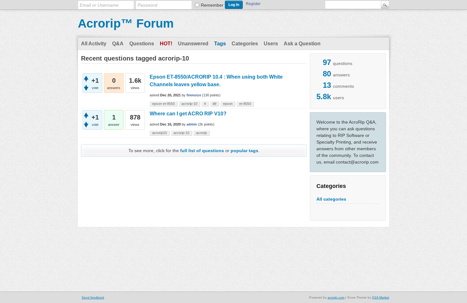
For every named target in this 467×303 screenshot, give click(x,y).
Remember (212, 5)
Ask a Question (302, 43)
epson (228, 104)
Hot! (166, 43)
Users (271, 43)
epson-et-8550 (163, 104)
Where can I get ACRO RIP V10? (188, 113)
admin (191, 124)
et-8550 (245, 104)
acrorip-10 (189, 104)
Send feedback (93, 297)
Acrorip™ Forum (126, 23)
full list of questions (202, 150)
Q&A (118, 43)
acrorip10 (159, 133)
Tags (220, 43)
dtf (214, 104)
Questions (141, 43)
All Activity (93, 43)
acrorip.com (336, 297)
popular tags (244, 150)
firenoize (193, 95)
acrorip (201, 133)
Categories (245, 43)
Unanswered (193, 43)
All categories (331, 199)
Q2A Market (380, 297)
